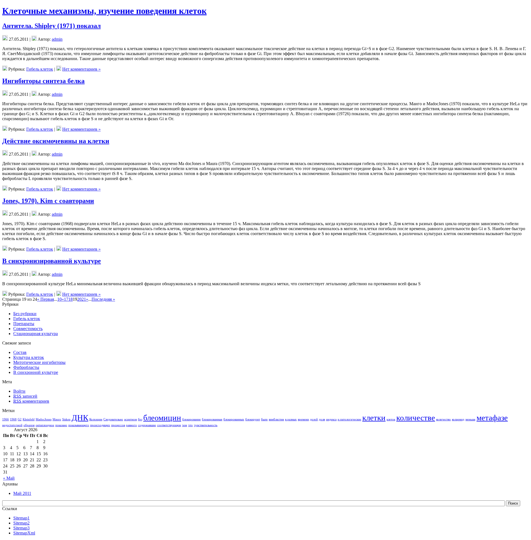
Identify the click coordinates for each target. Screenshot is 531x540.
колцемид (458, 419)
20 (79, 299)
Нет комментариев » (81, 69)
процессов (118, 425)
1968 (13, 419)
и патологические (349, 419)
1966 (5, 419)
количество (443, 419)
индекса (331, 419)
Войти (19, 391)
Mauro (57, 419)
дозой (314, 419)
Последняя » (103, 299)
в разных (291, 419)
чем (184, 425)
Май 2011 (22, 493)
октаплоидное (45, 425)
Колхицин (95, 419)
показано (61, 425)
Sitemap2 (21, 523)
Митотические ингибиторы (39, 362)
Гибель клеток (39, 69)
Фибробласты (26, 367)
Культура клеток (28, 357)
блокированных (233, 419)
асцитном (130, 419)
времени (303, 419)
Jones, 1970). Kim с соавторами (48, 200)
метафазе (492, 417)
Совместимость (28, 328)
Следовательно (113, 419)
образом (29, 425)
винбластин (276, 419)
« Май (9, 478)
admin (57, 39)
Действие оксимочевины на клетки (55, 141)
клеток (391, 419)
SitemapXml (24, 533)
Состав (20, 352)
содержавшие (147, 425)
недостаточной (12, 425)
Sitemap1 (21, 518)
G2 (20, 419)
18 (70, 299)
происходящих (100, 425)
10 (59, 299)
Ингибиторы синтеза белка (43, 80)
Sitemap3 (21, 528)
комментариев (31, 401)
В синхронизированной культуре (51, 260)
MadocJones (43, 419)
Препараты (23, 323)
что (190, 425)
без (140, 419)
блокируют (252, 419)
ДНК (80, 417)
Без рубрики (25, 313)
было (264, 419)
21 (84, 299)
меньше (470, 419)
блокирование (191, 419)
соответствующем (169, 425)
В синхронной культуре (35, 372)
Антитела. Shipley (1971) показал (51, 25)
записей (25, 396)
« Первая (45, 299)
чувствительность (205, 425)
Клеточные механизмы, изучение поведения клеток (104, 11)
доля (322, 419)
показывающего (78, 425)
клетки (374, 417)
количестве (415, 417)
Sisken (66, 419)
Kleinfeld (29, 419)
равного (131, 425)
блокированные (212, 419)
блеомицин (162, 417)
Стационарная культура (35, 333)
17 (66, 299)
